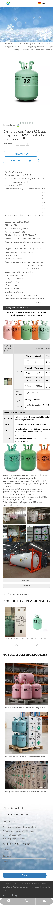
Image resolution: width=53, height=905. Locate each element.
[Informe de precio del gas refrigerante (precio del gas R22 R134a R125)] (26, 733)
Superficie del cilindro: (14, 242)
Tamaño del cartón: (14, 239)
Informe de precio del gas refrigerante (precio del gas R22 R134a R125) (26, 757)
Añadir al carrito (19, 160)
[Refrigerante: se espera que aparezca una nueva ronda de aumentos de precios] (26, 775)
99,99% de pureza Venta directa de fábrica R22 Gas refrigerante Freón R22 (37, 639)
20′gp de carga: (12, 249)
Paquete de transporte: (15, 262)
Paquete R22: (10, 229)
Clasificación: (11, 292)
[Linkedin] (4, 895)
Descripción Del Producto (16, 308)
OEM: (7, 255)
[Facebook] (16, 895)
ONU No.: (9, 225)
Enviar (25, 875)
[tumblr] (12, 895)
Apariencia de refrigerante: (17, 252)
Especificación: (11, 272)
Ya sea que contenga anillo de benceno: (23, 189)
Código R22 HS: (12, 222)
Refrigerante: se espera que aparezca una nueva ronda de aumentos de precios (26, 792)
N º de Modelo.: (12, 185)
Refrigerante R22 (19, 594)
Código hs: (9, 279)
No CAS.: (8, 179)
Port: (7, 172)
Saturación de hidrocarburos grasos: (22, 215)
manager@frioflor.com (14, 839)
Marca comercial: (12, 259)
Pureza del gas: (12, 232)
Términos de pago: (13, 175)
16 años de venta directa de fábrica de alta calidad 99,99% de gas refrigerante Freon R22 (15, 639)
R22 (5, 594)
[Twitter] (8, 895)
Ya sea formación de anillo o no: (19, 299)
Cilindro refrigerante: (14, 235)
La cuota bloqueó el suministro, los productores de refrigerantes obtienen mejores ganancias (26, 708)
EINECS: (8, 289)
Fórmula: (9, 285)
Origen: (8, 275)
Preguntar (19, 154)
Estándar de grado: (14, 295)
